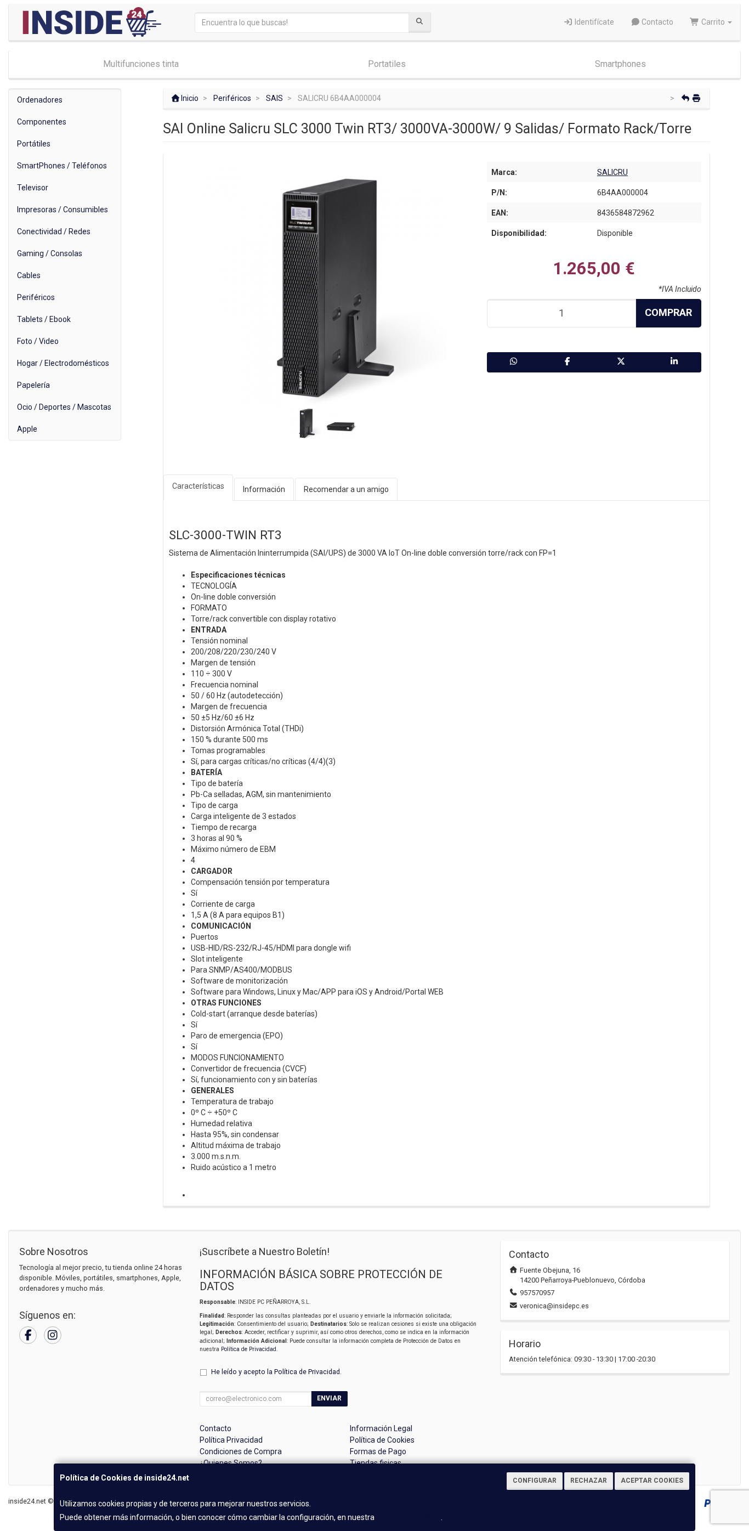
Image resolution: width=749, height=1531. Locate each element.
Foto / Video (38, 341)
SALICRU (612, 172)
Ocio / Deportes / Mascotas (64, 407)
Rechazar (588, 1480)
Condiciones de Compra (241, 1451)
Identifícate (593, 22)
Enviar (329, 1398)
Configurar (535, 1480)
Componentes (41, 121)
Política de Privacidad (248, 1349)
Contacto (656, 22)
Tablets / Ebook (44, 319)
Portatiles (387, 64)
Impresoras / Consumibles (62, 209)
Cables (29, 275)
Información (264, 489)
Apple (27, 429)
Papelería (33, 385)
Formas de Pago (378, 1451)
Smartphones (620, 64)
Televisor (32, 187)
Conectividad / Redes (53, 231)
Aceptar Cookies (652, 1480)
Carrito (713, 22)
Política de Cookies (408, 1517)
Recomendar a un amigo (346, 489)
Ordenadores (40, 99)
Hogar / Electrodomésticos (63, 363)
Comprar (668, 312)
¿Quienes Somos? (231, 1463)
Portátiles (33, 143)
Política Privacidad (231, 1440)
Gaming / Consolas (49, 253)
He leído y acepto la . (276, 1372)
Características (198, 486)
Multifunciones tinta (141, 64)
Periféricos (36, 297)
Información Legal (381, 1428)
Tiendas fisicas (375, 1463)
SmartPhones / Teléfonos (62, 165)
